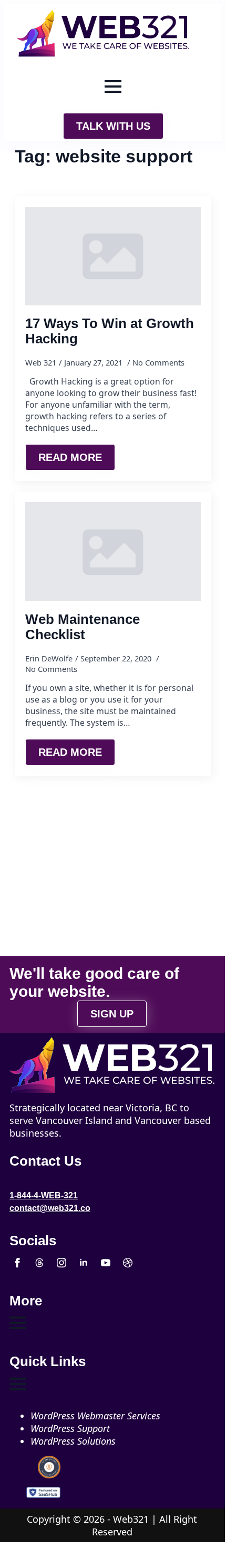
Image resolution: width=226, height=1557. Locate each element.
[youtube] (106, 1263)
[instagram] (61, 1263)
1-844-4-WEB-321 (43, 1195)
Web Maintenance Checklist (82, 627)
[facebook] (17, 1263)
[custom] (39, 1263)
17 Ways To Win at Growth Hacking (109, 331)
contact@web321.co (49, 1208)
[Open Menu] (113, 86)
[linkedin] (83, 1263)
